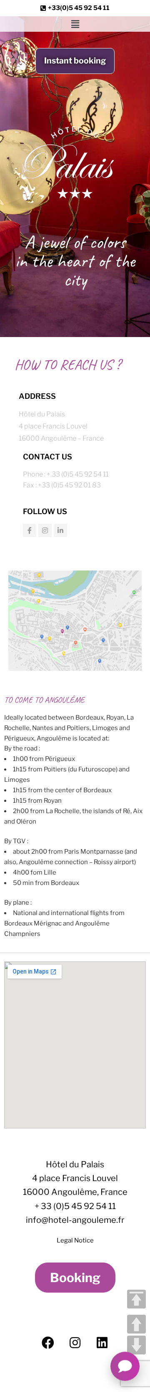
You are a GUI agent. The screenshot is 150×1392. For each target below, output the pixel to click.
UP (136, 1324)
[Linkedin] (60, 530)
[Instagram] (45, 530)
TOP (136, 1299)
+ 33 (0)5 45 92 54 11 (75, 1206)
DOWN (136, 1345)
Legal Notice (75, 1240)
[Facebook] (29, 530)
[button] (75, 24)
